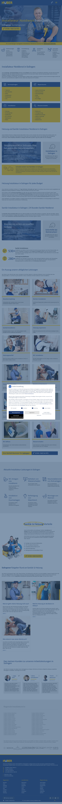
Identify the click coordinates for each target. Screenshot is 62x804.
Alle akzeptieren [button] (16, 412)
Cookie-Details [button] (47, 412)
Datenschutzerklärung (43, 403)
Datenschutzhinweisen (29, 393)
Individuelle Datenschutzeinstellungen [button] (17, 416)
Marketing (36, 408)
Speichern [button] (32, 412)
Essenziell (14, 408)
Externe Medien (47, 408)
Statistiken (25, 408)
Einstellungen (22, 405)
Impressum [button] (39, 415)
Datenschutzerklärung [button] (46, 413)
